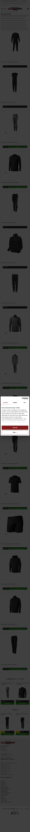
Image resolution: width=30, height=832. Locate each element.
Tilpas (14, 432)
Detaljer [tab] (15, 402)
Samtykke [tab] (5, 402)
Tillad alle (15, 427)
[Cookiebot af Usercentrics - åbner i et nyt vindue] (22, 398)
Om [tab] (24, 402)
